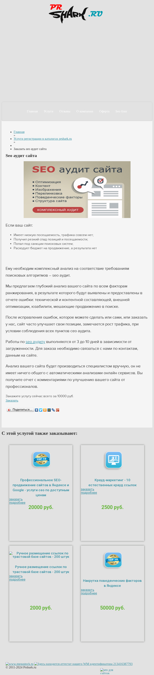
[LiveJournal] (53, 410)
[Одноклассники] (45, 410)
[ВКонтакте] (36, 410)
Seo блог (121, 111)
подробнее (17, 503)
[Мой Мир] (49, 410)
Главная (32, 111)
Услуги (48, 111)
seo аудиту (35, 341)
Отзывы (64, 111)
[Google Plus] (58, 410)
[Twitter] (41, 410)
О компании (84, 111)
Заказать (12, 401)
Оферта (104, 111)
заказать (16, 499)
